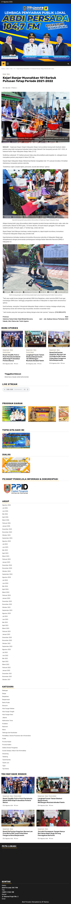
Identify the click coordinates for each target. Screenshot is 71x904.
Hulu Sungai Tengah (8, 711)
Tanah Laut (5, 762)
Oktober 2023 (6, 607)
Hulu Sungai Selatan (8, 708)
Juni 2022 (5, 655)
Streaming (5, 754)
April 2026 (5, 517)
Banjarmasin (6, 350)
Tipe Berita (5, 769)
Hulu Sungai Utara (7, 714)
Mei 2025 (5, 550)
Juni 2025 (5, 547)
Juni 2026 (5, 511)
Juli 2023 (5, 616)
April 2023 (5, 625)
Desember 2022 (7, 637)
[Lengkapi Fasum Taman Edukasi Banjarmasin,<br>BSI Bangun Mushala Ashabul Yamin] (35, 339)
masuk (14, 377)
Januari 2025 (6, 562)
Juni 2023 (5, 619)
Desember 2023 (7, 601)
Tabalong (5, 756)
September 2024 (7, 574)
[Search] (68, 64)
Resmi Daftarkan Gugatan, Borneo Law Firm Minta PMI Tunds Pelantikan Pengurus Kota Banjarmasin (57, 356)
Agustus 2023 (6, 613)
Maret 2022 (5, 664)
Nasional (5, 726)
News (8, 74)
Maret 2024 (5, 592)
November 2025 (7, 532)
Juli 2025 (5, 544)
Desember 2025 (7, 529)
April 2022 (5, 661)
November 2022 (7, 640)
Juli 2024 (5, 580)
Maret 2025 (5, 556)
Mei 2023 (5, 622)
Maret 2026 (5, 520)
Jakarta (4, 717)
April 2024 (5, 589)
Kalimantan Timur (7, 720)
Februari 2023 (6, 631)
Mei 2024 (5, 586)
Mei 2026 (5, 514)
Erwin (16, 363)
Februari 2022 (6, 667)
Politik (4, 738)
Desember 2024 (7, 565)
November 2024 (7, 568)
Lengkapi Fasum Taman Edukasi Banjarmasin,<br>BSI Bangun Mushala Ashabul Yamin (35, 357)
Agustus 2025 (6, 541)
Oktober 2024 (6, 571)
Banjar (4, 74)
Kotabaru (5, 723)
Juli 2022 (5, 652)
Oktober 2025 (6, 535)
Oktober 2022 (6, 643)
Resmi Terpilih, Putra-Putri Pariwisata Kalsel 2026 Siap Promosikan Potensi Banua (11, 357)
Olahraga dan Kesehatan (9, 732)
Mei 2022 (5, 658)
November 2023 (7, 604)
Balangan (5, 690)
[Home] (3, 63)
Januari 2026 (6, 526)
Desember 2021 (7, 673)
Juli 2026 (5, 508)
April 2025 (5, 553)
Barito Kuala (6, 702)
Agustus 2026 (6, 505)
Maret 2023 (5, 628)
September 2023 (7, 610)
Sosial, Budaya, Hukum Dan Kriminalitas (14, 750)
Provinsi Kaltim (6, 744)
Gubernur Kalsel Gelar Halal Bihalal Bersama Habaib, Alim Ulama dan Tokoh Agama (18, 319)
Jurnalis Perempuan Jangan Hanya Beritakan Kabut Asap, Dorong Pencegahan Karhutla (51, 833)
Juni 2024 (5, 583)
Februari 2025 (6, 559)
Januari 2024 (6, 598)
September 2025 (7, 538)
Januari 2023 (6, 634)
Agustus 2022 (6, 649)
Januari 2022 (6, 670)
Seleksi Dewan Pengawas (10, 748)
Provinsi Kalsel (6, 352)
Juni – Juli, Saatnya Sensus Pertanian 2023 (53, 318)
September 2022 (7, 646)
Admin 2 (15, 88)
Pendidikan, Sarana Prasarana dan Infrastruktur (16, 735)
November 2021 (7, 676)
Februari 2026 (6, 523)
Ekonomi (5, 705)
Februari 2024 (6, 595)
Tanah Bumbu (6, 760)
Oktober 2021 (6, 679)
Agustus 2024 (6, 577)
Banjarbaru (5, 696)
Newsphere (35, 902)
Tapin (4, 766)
